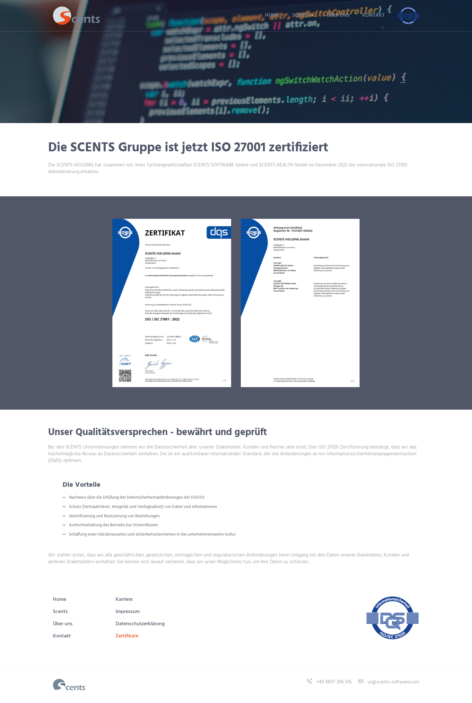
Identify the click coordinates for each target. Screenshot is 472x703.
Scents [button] (301, 15)
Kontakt (373, 15)
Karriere (124, 599)
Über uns (338, 15)
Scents (60, 612)
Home (272, 15)
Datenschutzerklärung (140, 624)
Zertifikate (127, 636)
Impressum (128, 612)
